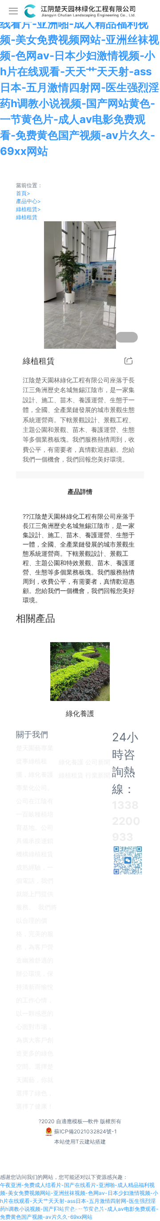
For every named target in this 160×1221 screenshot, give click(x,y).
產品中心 (28, 201)
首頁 (23, 193)
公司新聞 (97, 762)
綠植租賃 (28, 209)
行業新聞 (97, 775)
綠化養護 (71, 762)
